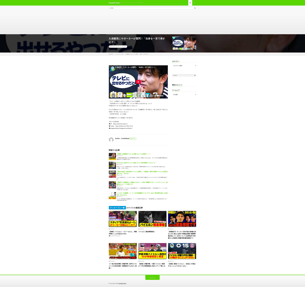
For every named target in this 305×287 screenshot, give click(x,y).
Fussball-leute (122, 283)
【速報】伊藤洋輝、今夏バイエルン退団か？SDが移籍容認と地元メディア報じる (151, 265)
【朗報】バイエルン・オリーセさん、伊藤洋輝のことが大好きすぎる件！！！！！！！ (123, 234)
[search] (195, 8)
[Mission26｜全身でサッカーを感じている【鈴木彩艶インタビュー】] (112, 165)
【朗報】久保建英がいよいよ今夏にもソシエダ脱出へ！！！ (134, 154)
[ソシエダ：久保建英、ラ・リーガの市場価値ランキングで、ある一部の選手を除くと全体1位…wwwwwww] (112, 195)
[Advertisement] (152, 22)
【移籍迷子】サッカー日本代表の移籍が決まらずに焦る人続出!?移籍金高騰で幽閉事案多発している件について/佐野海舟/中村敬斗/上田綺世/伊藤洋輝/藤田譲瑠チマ (182, 235)
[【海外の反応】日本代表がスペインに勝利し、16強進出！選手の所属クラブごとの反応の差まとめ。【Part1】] (112, 174)
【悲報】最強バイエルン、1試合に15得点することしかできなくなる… (182, 265)
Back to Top (153, 277)
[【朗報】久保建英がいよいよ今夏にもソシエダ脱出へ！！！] (112, 156)
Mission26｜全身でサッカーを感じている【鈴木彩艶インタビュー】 (136, 162)
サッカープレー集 (121, 46)
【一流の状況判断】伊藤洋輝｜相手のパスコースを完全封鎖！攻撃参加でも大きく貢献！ (123, 266)
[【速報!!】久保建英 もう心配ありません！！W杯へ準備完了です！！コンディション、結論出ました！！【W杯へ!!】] (112, 184)
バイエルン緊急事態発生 (146, 231)
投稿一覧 (132, 138)
